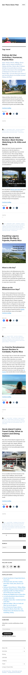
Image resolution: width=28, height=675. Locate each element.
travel (16, 132)
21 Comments (13, 341)
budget (3, 523)
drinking (22, 523)
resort (3, 422)
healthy (22, 337)
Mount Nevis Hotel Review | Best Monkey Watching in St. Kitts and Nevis (14, 141)
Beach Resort (11, 419)
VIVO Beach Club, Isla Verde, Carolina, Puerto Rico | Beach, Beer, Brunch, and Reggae (13, 583)
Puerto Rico (17, 130)
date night (18, 337)
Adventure (13, 337)
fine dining (4, 525)
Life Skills (4, 657)
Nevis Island (9, 227)
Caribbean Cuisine (10, 523)
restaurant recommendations (8, 526)
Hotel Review (22, 225)
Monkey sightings (15, 226)
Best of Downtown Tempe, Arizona (12, 607)
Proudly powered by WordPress (14, 672)
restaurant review (18, 526)
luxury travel (11, 132)
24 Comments (8, 529)
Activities (18, 129)
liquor (12, 525)
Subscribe (7, 633)
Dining (19, 522)
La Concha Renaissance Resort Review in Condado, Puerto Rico (13, 349)
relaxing (14, 227)
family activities (5, 132)
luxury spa (7, 420)
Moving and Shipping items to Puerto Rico (14, 594)
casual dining (9, 225)
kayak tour (4, 339)
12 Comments (14, 230)
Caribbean (22, 129)
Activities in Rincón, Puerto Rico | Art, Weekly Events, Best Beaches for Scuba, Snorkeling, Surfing (13, 610)
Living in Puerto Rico (9, 130)
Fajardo (22, 309)
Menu (23, 4)
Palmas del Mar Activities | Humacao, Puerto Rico (12, 57)
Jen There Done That (10, 5)
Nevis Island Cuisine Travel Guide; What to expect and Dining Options (12, 432)
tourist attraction (12, 229)
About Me (4, 648)
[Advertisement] (14, 22)
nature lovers (5, 340)
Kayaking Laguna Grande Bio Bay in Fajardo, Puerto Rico (11, 238)
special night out (19, 227)
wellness (7, 341)
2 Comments (21, 132)
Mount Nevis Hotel (16, 189)
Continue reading (6, 108)
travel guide (20, 527)
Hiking (3, 130)
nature (22, 339)
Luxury (3, 420)
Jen (5, 129)
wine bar (8, 230)
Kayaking (9, 339)
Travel (21, 130)
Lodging (22, 223)
